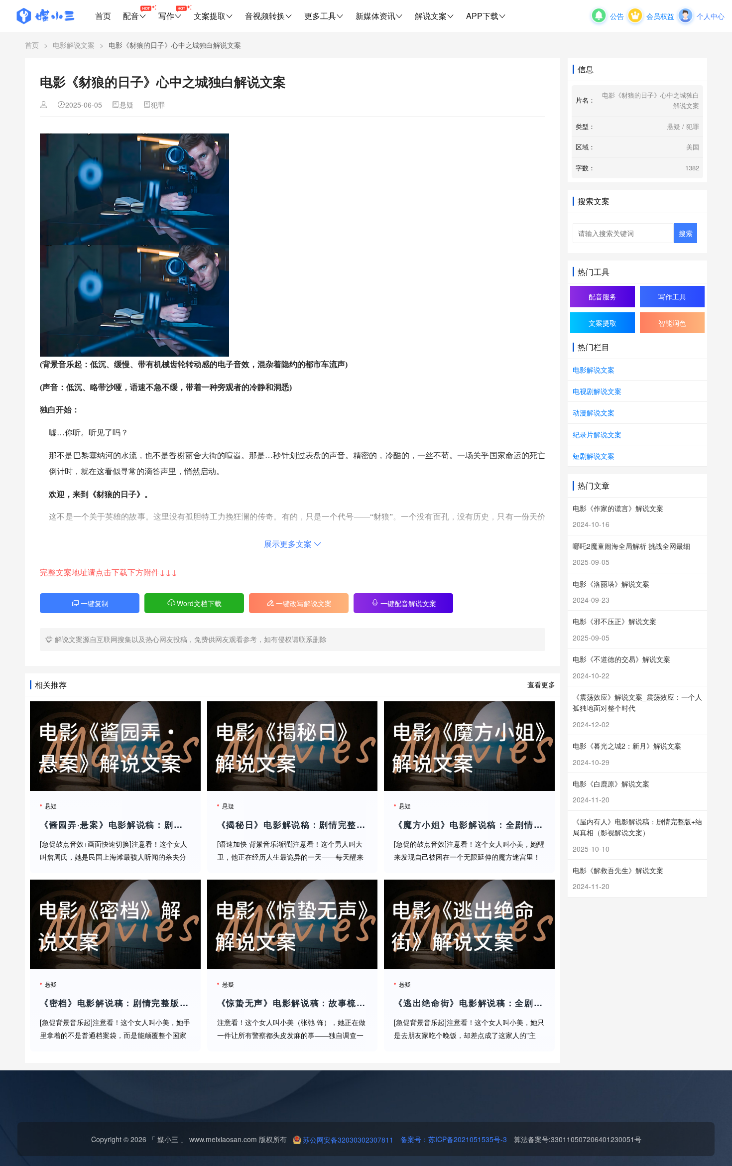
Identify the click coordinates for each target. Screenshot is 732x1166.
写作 (166, 15)
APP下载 (482, 15)
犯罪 (158, 105)
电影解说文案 (74, 45)
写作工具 (672, 296)
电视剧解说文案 (597, 391)
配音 (131, 15)
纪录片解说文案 (597, 434)
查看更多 (541, 684)
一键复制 (95, 603)
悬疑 (126, 105)
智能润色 (672, 323)
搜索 (686, 233)
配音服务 (602, 296)
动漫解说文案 (593, 412)
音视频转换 (265, 15)
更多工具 (320, 15)
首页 (103, 15)
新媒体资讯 (375, 15)
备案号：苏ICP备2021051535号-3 (450, 1139)
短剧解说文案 (593, 456)
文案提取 (210, 15)
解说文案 (431, 15)
